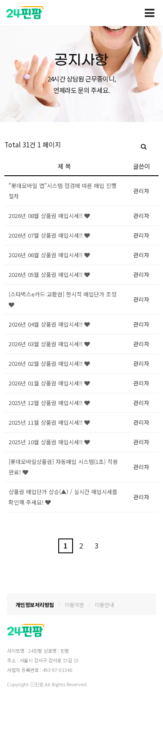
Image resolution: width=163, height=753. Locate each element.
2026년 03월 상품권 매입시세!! (46, 344)
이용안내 (104, 604)
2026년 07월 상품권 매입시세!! (46, 235)
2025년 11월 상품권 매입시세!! (46, 422)
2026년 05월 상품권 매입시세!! (46, 274)
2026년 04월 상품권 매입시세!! (46, 324)
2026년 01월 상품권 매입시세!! (46, 383)
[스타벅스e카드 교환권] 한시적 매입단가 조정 (62, 294)
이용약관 (74, 604)
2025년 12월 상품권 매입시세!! (46, 403)
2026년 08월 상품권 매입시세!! (46, 215)
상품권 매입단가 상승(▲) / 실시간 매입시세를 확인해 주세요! (63, 496)
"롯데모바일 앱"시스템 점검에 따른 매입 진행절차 (62, 190)
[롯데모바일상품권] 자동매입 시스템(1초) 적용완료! (63, 466)
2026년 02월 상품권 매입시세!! (46, 363)
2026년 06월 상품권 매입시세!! (46, 255)
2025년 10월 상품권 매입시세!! (46, 442)
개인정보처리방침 (35, 604)
